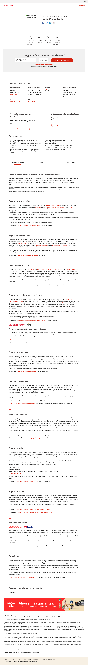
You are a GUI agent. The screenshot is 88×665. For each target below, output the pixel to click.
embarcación (58, 269)
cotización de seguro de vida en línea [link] (27, 481)
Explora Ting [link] (12, 339)
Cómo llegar (13, 94)
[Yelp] (54, 23)
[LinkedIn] (50, 23)
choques (47, 207)
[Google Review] (47, 23)
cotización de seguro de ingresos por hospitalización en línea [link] (34, 512)
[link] (39, 40)
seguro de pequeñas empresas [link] (34, 438)
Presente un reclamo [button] (19, 129)
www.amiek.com (15, 101)
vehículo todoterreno (71, 269)
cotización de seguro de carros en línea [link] (28, 225)
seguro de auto (22, 243)
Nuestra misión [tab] (44, 162)
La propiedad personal (61, 303)
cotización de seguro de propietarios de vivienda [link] (31, 320)
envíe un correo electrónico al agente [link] (24, 403)
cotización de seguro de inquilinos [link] (26, 371)
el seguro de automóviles (53, 205)
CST (74, 87)
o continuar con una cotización (44, 64)
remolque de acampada (44, 269)
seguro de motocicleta (41, 245)
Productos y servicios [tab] (17, 162)
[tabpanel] (44, 92)
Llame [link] (10, 285)
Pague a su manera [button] (61, 125)
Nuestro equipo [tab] (70, 162)
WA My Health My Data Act (10, 659)
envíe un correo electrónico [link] (22, 546)
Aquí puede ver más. (15, 473)
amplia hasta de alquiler (59, 207)
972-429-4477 (32, 101)
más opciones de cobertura (60, 245)
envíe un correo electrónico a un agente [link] (25, 285)
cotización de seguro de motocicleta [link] (27, 255)
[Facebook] (43, 23)
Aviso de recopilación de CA (25, 659)
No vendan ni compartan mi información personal (44, 659)
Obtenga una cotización (62, 60)
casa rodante (31, 269)
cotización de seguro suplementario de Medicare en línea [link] (33, 509)
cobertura (38, 207)
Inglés (47, 89)
